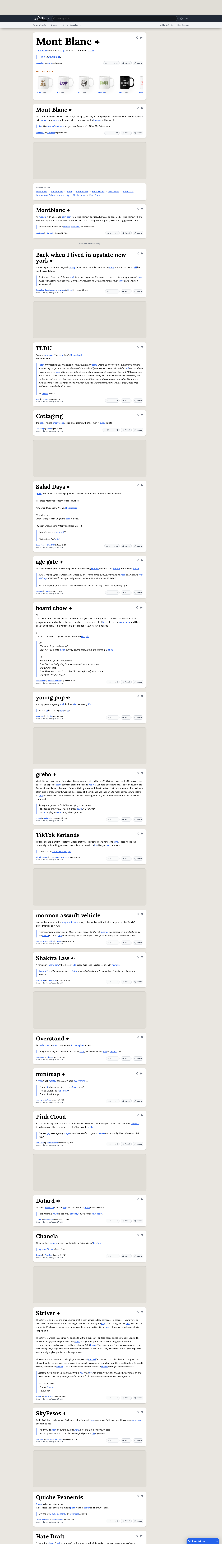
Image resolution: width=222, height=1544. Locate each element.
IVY (90, 1372)
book (54, 1430)
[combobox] (115, 18)
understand (44, 1045)
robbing (113, 1051)
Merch (139, 63)
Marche (66, 226)
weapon (53, 1243)
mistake (116, 965)
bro (69, 851)
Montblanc (40, 233)
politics (59, 1366)
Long (61, 355)
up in (58, 532)
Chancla (39, 1255)
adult (62, 704)
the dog (50, 716)
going (55, 1213)
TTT (81, 1372)
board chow (40, 680)
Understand (76, 355)
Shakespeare (71, 508)
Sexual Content (76, 25)
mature (116, 568)
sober (136, 1123)
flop (99, 1243)
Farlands (63, 851)
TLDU (38, 399)
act (41, 423)
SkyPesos (39, 1439)
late (74, 704)
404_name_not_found (54, 1439)
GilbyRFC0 (51, 545)
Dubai (74, 971)
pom (64, 217)
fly (93, 1433)
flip (94, 1243)
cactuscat (47, 818)
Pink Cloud (40, 1142)
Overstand (40, 1057)
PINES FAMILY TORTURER (60, 857)
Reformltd (52, 980)
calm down (97, 1213)
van (76, 922)
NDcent (70, 290)
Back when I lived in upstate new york (50, 290)
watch (136, 568)
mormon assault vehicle (45, 941)
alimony (60, 126)
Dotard (38, 1219)
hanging (97, 120)
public (102, 423)
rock (41, 795)
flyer (92, 1420)
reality (90, 1127)
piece (72, 1507)
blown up (74, 1213)
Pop (90, 784)
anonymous (58, 423)
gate (122, 574)
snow (140, 277)
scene (58, 784)
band (79, 808)
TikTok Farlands (42, 857)
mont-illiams (98, 191)
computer (124, 622)
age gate (39, 591)
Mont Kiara (113, 191)
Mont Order (94, 195)
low (96, 845)
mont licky (64, 195)
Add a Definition (167, 25)
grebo (38, 818)
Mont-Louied (79, 195)
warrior (104, 932)
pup (62, 710)
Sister (41, 364)
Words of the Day (40, 25)
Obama (50, 1387)
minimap (39, 1100)
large (62, 50)
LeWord (48, 1100)
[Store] (181, 18)
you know (63, 1091)
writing (56, 120)
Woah (45, 393)
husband (50, 126)
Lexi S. (49, 63)
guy (48, 1133)
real (127, 368)
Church (45, 935)
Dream (104, 1366)
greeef (49, 428)
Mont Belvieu (82, 191)
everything (79, 1081)
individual (49, 1207)
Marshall (92, 1359)
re (47, 710)
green (38, 493)
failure (93, 1345)
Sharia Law (54, 965)
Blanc (57, 57)
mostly (52, 1081)
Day (60, 935)
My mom (43, 1249)
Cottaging (40, 428)
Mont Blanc (40, 63)
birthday (43, 578)
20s (89, 704)
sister (82, 1051)
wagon (65, 922)
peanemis (61, 1514)
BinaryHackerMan (54, 680)
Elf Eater (50, 1057)
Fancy (43, 57)
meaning (49, 355)
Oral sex (42, 50)
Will (94, 784)
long (65, 1207)
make (87, 1207)
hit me (50, 1249)
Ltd (74, 965)
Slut (40, 126)
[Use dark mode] (187, 18)
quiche (53, 1514)
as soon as (75, 226)
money (102, 1133)
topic (54, 1045)
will (135, 267)
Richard (42, 971)
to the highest (78, 1045)
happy (67, 1133)
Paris (76, 1430)
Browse (54, 25)
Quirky (39, 1504)
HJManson (51, 132)
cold (68, 518)
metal (59, 812)
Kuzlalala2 (50, 233)
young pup (40, 716)
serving (72, 267)
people (43, 120)
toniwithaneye (52, 1142)
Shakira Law (40, 980)
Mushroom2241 (57, 1519)
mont (69, 191)
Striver (38, 1396)
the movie (74, 1514)
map (40, 1081)
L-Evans (45, 399)
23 (68, 710)
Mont (51, 57)
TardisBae (48, 1255)
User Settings (183, 25)
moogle (42, 217)
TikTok (55, 851)
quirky (87, 1507)
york (72, 277)
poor (133, 1420)
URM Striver (48, 1396)
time (104, 622)
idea (105, 1051)
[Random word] (174, 18)
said (57, 539)
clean (63, 650)
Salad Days (40, 545)
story (111, 267)
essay (94, 364)
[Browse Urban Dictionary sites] (41, 18)
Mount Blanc (57, 191)
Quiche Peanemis (42, 1519)
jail (62, 532)
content (95, 568)
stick (110, 650)
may (103, 1323)
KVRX (59, 941)
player (74, 1087)
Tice (48, 971)
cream (91, 50)
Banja (48, 591)
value (138, 1420)
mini (71, 922)
